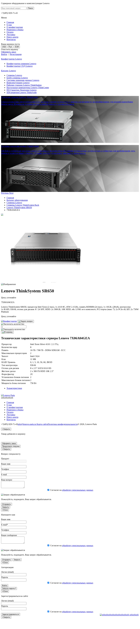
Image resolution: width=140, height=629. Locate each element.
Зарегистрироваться (10, 614)
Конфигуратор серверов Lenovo (21, 63)
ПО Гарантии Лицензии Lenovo (22, 90)
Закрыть (5, 507)
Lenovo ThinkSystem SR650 (19, 207)
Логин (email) (7, 572)
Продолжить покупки (10, 446)
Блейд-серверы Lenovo (17, 78)
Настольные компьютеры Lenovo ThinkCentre (28, 87)
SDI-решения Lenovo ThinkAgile (22, 92)
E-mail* (4, 525)
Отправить (6, 504)
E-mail (4, 474)
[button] (5, 193)
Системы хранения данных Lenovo (23, 80)
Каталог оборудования (17, 200)
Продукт (5, 458)
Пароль (4, 577)
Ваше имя (5, 464)
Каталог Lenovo (8, 71)
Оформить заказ (8, 52)
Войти (4, 54)
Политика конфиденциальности (63, 424)
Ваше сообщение (9, 535)
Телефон (5, 469)
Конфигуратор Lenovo (11, 59)
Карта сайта (42, 424)
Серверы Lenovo (14, 75)
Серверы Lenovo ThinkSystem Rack (23, 205)
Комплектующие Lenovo (18, 83)
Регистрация (15, 54)
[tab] (14, 388)
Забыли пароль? (9, 588)
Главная (10, 198)
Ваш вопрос (6, 480)
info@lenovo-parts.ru (27, 424)
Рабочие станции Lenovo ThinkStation (24, 85)
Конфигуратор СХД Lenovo (20, 66)
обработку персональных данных (77, 490)
